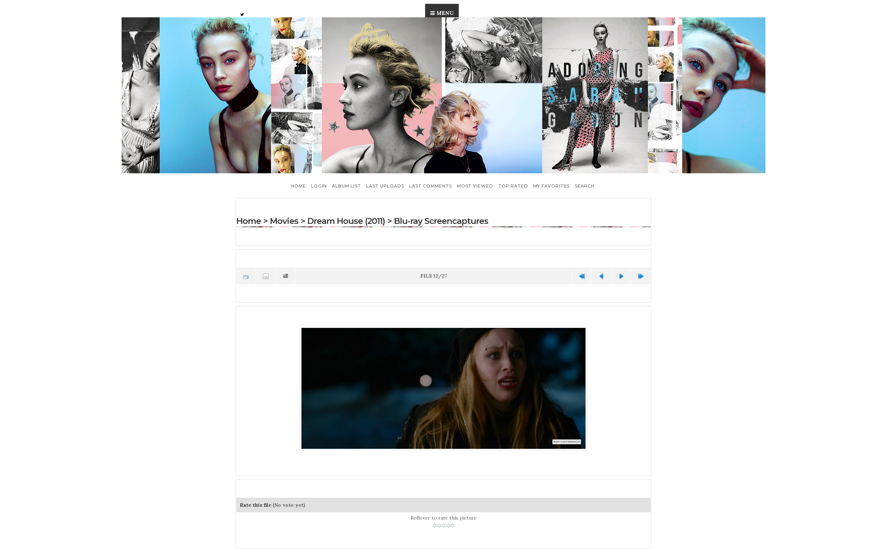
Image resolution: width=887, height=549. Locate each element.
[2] (439, 524)
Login (319, 186)
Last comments (430, 186)
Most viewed (475, 186)
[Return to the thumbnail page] (246, 275)
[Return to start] (582, 275)
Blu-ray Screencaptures (440, 221)
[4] (448, 524)
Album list (346, 186)
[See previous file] (601, 275)
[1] (434, 524)
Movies (284, 221)
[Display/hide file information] (266, 275)
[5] (452, 524)
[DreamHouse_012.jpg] (443, 387)
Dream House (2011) (346, 221)
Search (585, 186)
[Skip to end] (641, 275)
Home (298, 186)
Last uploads (385, 186)
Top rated (513, 186)
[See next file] (621, 275)
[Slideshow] (285, 275)
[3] (443, 524)
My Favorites (551, 186)
